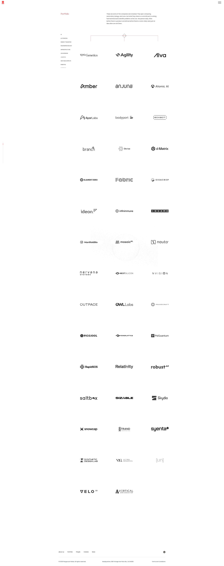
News (93, 552)
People (78, 552)
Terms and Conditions (158, 561)
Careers (86, 552)
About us (61, 552)
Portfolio (70, 552)
